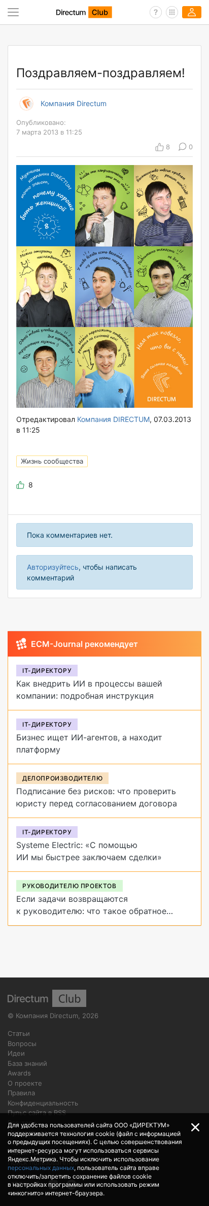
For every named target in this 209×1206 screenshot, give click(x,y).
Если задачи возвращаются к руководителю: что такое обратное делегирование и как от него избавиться (98, 911)
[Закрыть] (195, 1127)
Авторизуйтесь (53, 567)
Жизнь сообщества (52, 461)
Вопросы (22, 1043)
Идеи (16, 1053)
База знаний (27, 1063)
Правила (21, 1093)
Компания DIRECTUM (113, 419)
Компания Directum (74, 103)
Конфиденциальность (43, 1103)
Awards (19, 1073)
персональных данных (41, 1167)
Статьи (19, 1033)
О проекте (25, 1083)
